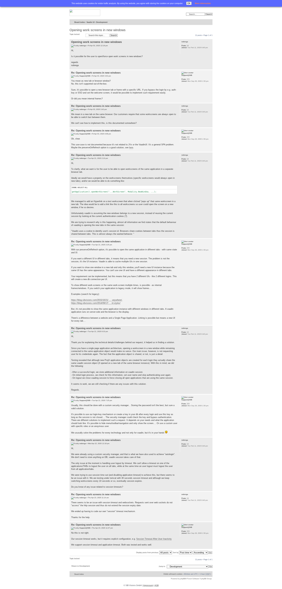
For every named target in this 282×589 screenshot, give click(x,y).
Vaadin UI (90, 22)
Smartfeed (209, 22)
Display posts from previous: (147, 552)
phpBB (183, 579)
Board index (79, 22)
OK (188, 3)
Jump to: (162, 566)
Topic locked (74, 34)
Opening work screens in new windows (97, 30)
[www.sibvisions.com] (85, 12)
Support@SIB (84, 76)
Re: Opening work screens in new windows (96, 72)
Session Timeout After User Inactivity (154, 539)
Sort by (176, 552)
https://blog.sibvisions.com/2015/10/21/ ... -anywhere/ (96, 300)
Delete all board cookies (173, 574)
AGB (157, 585)
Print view (198, 22)
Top (210, 68)
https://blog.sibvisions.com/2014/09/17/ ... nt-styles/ (95, 303)
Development (102, 22)
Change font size (203, 22)
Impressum (148, 585)
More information (203, 3)
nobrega (82, 45)
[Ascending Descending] (202, 552)
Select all (83, 187)
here (131, 147)
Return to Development (80, 566)
